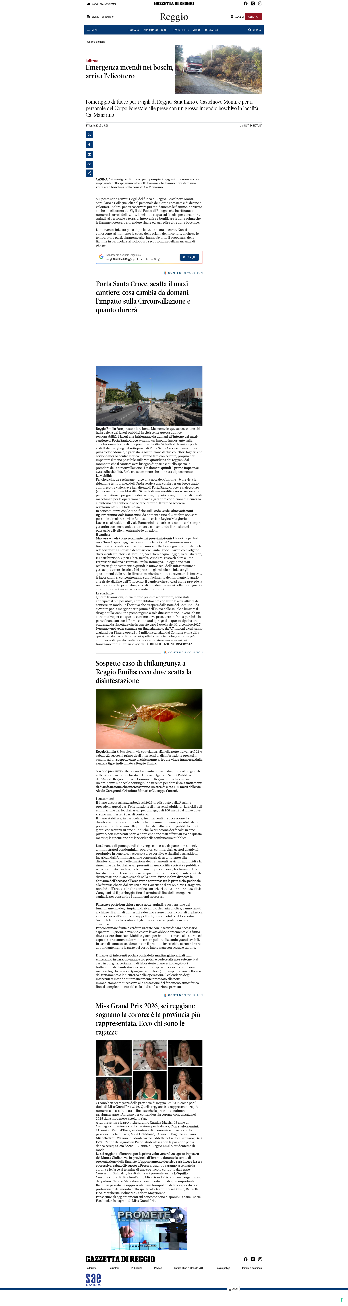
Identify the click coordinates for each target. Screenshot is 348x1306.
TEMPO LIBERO (180, 30)
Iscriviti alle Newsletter (104, 4)
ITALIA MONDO (150, 30)
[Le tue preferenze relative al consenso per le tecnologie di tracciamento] (341, 1299)
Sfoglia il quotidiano (103, 17)
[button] (149, 1228)
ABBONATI (253, 17)
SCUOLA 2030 (211, 30)
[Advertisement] (123, 153)
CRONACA (133, 30)
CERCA (257, 30)
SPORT (165, 30)
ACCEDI (239, 17)
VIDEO (196, 30)
